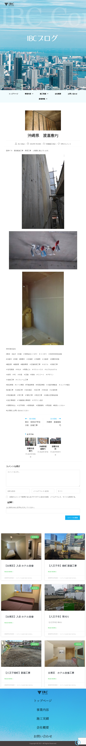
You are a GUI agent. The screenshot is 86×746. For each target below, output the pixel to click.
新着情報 (42, 99)
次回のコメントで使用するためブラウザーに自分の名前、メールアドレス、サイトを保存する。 (43, 497)
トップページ (13, 94)
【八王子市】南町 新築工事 (62, 565)
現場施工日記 (51, 144)
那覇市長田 (55, 447)
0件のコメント (66, 144)
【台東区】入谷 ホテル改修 (19, 565)
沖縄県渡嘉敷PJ (43, 447)
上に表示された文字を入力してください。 (21, 507)
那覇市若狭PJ (30, 449)
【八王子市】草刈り (58, 616)
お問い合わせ (72, 94)
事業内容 (28, 94)
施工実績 (43, 94)
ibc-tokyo (21, 144)
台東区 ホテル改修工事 (61, 672)
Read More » (8, 572)
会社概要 (58, 94)
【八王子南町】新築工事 (17, 672)
